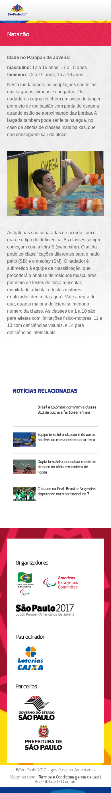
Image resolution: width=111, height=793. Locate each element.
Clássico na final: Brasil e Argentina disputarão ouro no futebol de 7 (67, 491)
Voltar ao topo (22, 777)
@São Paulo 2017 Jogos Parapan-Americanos (55, 770)
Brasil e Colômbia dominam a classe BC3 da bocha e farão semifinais (67, 410)
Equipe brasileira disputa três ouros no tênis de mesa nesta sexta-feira (67, 437)
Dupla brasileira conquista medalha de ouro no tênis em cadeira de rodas (67, 467)
